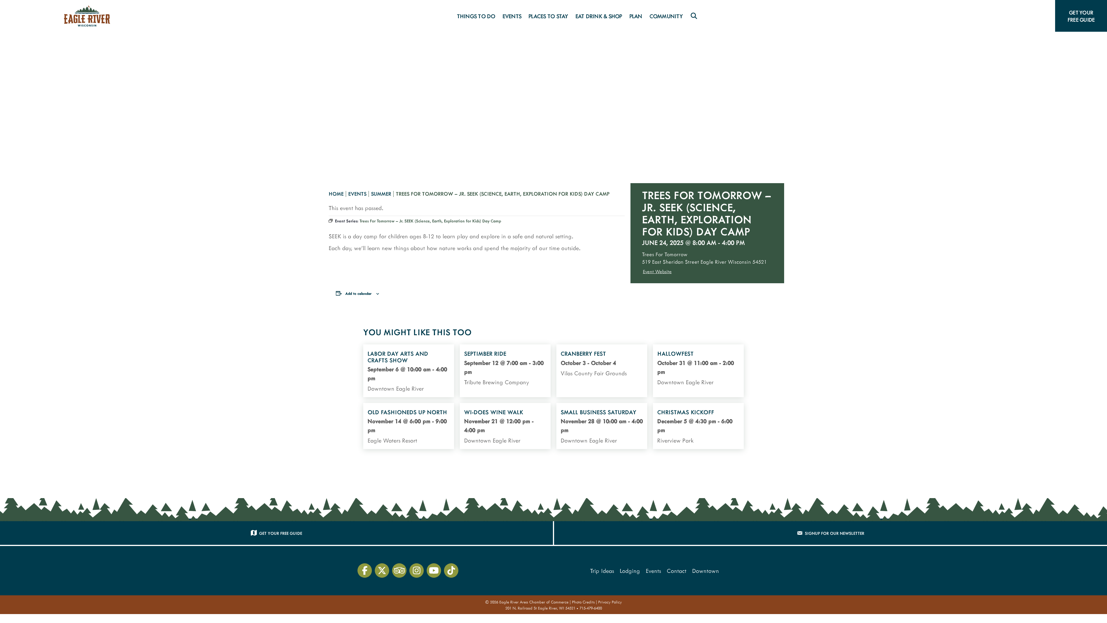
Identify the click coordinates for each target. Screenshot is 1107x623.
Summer (381, 193)
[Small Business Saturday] (601, 426)
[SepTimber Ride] (505, 370)
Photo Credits (583, 602)
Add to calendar (358, 293)
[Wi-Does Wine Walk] (505, 426)
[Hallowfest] (698, 370)
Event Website (657, 271)
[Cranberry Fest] (601, 370)
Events (357, 193)
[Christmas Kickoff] (698, 426)
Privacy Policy (610, 602)
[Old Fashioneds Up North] (408, 426)
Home (336, 193)
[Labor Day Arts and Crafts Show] (408, 370)
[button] (694, 16)
